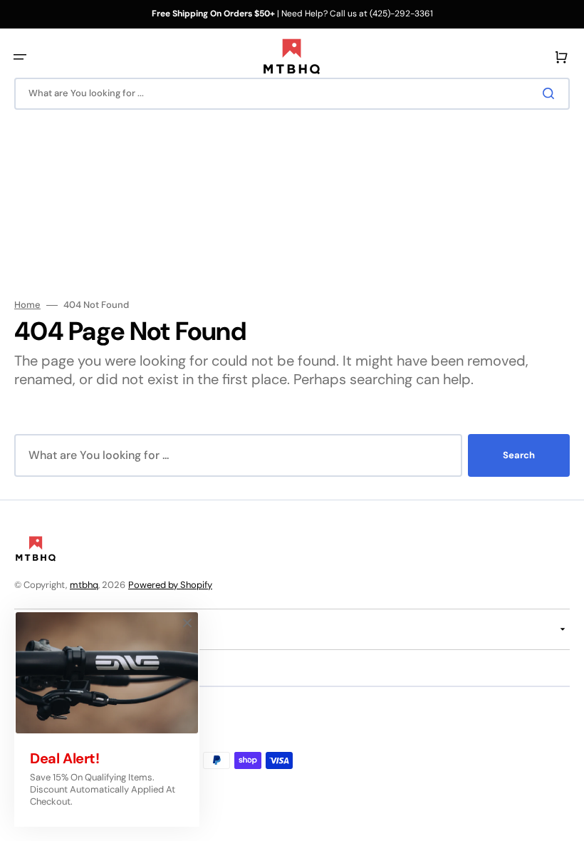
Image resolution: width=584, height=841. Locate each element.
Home (27, 305)
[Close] (187, 623)
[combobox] (292, 94)
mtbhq (84, 585)
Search (519, 455)
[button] (20, 57)
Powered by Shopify (170, 585)
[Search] (551, 93)
